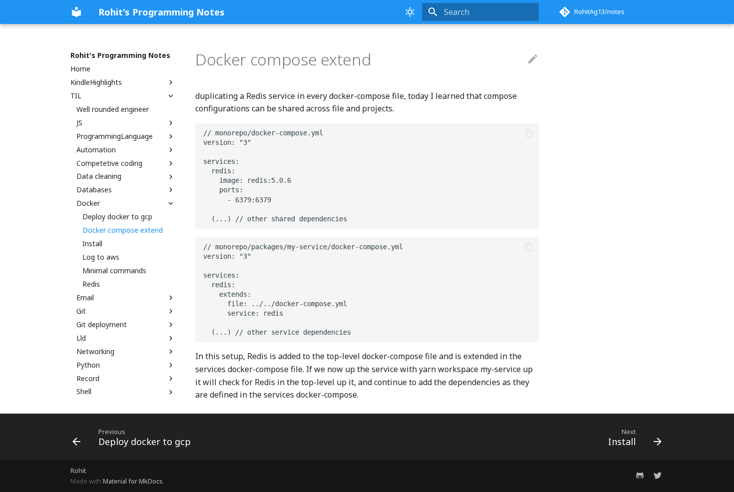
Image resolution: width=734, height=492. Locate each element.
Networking (95, 351)
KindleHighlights (96, 82)
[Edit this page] (533, 59)
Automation (96, 149)
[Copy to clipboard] (529, 133)
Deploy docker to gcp (117, 216)
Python (88, 365)
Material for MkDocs (133, 481)
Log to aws (100, 257)
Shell (83, 391)
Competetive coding (109, 163)
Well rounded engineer (112, 109)
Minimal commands (114, 270)
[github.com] (640, 476)
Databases (94, 189)
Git (81, 311)
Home (80, 68)
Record (87, 378)
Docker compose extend (122, 230)
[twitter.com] (658, 476)
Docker (88, 203)
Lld (81, 338)
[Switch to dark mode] (410, 12)
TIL (75, 95)
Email (85, 297)
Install (92, 243)
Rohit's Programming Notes (120, 55)
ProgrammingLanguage (114, 136)
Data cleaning (98, 176)
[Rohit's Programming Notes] (76, 12)
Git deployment (101, 324)
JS (79, 122)
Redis (91, 284)
